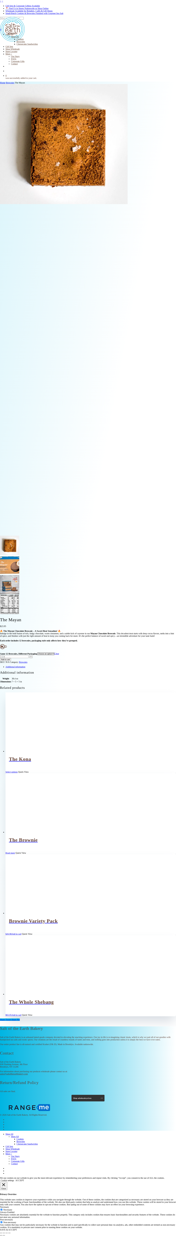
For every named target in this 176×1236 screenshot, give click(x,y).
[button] (13, 934)
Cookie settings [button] (7, 1180)
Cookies (20, 1139)
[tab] (91, 667)
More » (9, 1154)
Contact (14, 1164)
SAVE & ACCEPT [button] (8, 1230)
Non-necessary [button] (6, 1219)
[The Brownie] (30, 832)
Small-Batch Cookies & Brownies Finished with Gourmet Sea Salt (34, 13)
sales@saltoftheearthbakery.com (14, 1074)
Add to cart (5, 660)
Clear (56, 653)
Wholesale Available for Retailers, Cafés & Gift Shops (29, 11)
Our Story (15, 1156)
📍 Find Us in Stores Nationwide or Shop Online (27, 8)
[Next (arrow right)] (4, 1235)
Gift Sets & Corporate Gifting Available (23, 6)
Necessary (7, 1210)
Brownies (10, 83)
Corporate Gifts (17, 1161)
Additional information (15, 667)
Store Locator (11, 1151)
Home (2, 83)
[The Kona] (30, 751)
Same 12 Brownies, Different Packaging (18, 654)
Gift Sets (9, 1146)
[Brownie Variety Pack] (30, 913)
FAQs (13, 1159)
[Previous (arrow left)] (1, 1235)
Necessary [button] (4, 1207)
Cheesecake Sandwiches (27, 1144)
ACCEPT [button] (19, 1180)
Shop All (9, 1134)
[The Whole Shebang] (30, 994)
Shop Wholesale (13, 1149)
